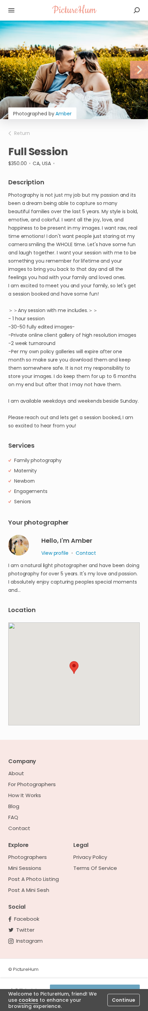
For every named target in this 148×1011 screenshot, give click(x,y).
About (16, 773)
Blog (13, 806)
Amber (63, 113)
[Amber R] (18, 545)
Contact (19, 828)
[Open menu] (11, 10)
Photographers (27, 857)
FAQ (13, 817)
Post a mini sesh (28, 890)
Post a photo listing (33, 879)
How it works (24, 795)
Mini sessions (24, 868)
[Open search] (136, 10)
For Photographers (32, 784)
